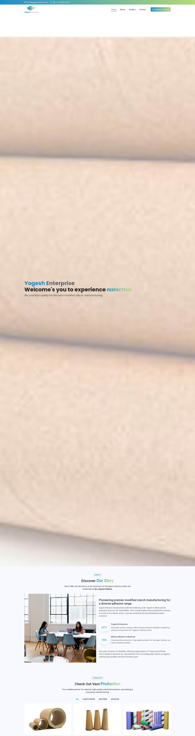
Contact (142, 9)
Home (113, 9)
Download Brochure (160, 9)
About (122, 9)
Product (132, 9)
